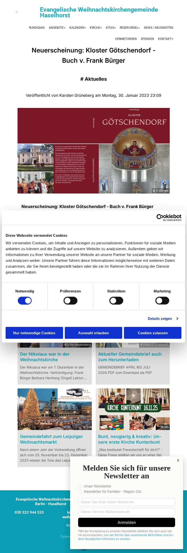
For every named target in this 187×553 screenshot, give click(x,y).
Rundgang (37, 27)
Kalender (76, 27)
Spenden (147, 39)
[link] (57, 28)
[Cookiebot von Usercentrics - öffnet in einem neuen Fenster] (160, 217)
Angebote (56, 27)
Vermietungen (126, 39)
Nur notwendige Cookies (34, 333)
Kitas (110, 27)
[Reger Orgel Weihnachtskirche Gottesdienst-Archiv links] (101, 28)
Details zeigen (160, 318)
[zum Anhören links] (139, 28)
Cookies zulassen (153, 333)
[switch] (70, 300)
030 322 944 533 (29, 512)
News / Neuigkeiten (158, 27)
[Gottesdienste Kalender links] (85, 28)
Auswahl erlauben (93, 333)
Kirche (95, 27)
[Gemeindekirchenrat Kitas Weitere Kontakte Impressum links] (172, 39)
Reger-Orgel (129, 27)
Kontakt (164, 39)
